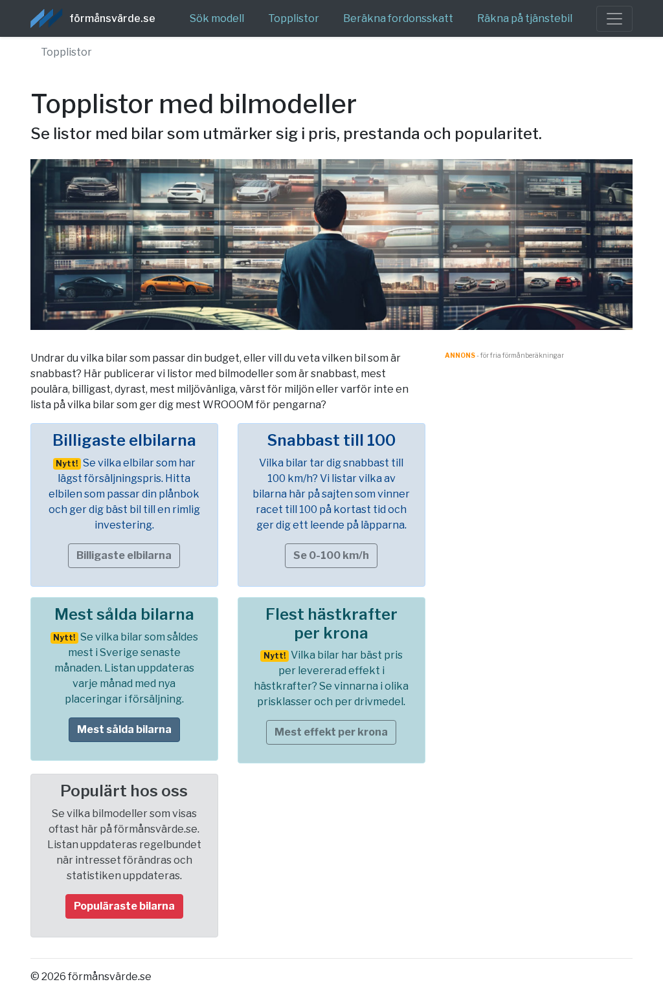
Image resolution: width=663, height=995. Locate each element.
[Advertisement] (539, 554)
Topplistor (293, 18)
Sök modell (217, 18)
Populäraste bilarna (124, 906)
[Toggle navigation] (614, 19)
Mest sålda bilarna (124, 729)
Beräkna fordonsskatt (398, 18)
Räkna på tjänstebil (524, 18)
